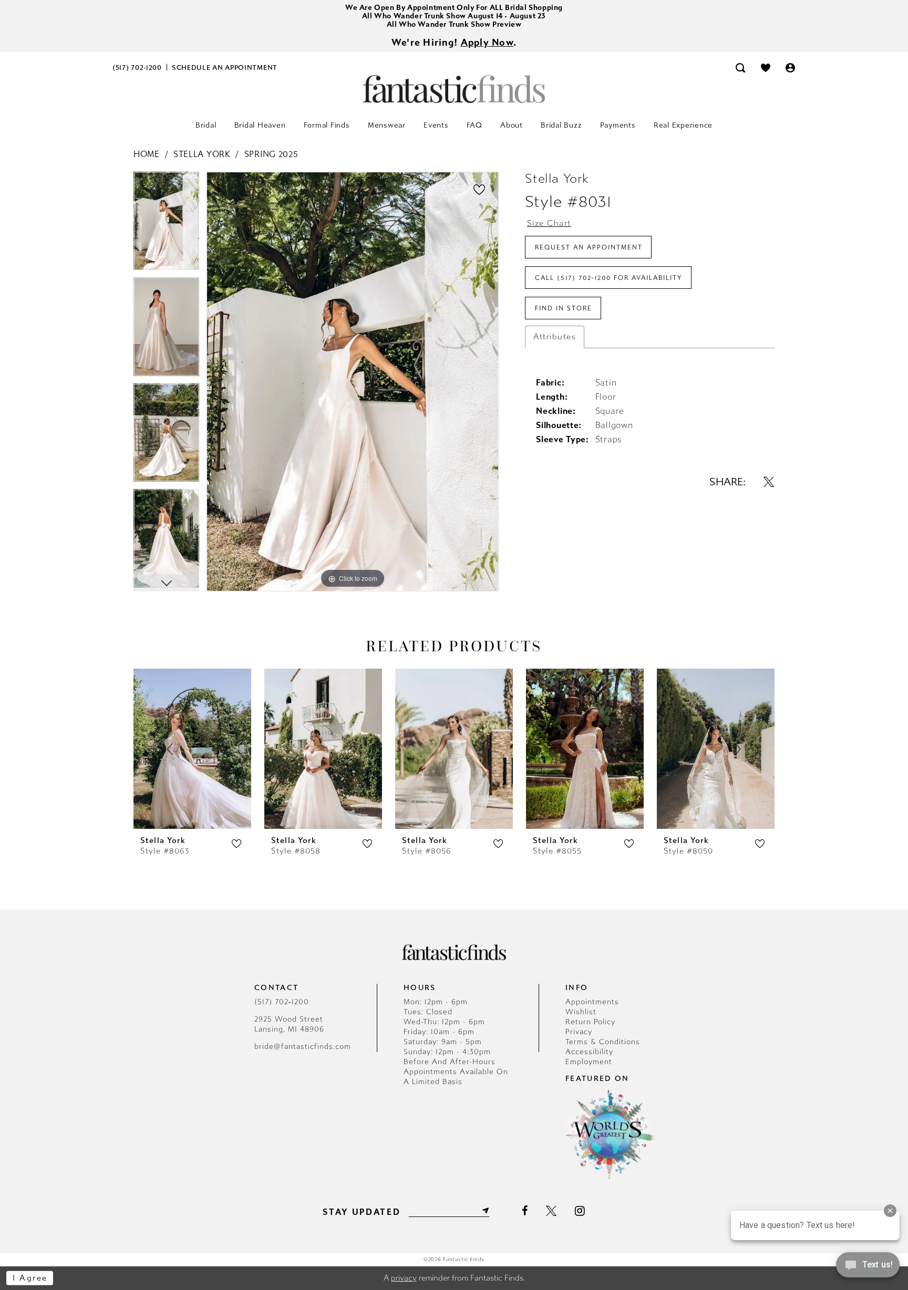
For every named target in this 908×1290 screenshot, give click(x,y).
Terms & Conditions (602, 1041)
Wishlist (580, 1011)
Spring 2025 (271, 154)
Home (146, 154)
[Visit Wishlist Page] (765, 67)
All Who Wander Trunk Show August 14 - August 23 (454, 16)
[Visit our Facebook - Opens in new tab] (524, 1211)
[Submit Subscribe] (484, 1210)
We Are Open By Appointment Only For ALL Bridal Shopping (454, 7)
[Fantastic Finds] (454, 89)
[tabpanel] (166, 225)
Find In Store (563, 308)
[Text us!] (868, 1268)
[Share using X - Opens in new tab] (769, 481)
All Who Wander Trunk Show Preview (454, 24)
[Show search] (740, 67)
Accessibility (589, 1051)
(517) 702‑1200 (281, 1001)
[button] (790, 67)
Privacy (578, 1031)
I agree (30, 1278)
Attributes (554, 336)
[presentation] (192, 749)
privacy (404, 1278)
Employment (588, 1061)
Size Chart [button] (549, 223)
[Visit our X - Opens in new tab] (551, 1211)
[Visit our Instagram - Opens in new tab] (579, 1210)
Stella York (202, 154)
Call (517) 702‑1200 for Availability (609, 278)
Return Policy (590, 1021)
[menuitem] (137, 67)
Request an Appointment (589, 247)
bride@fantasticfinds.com (302, 1046)
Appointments (592, 1001)
